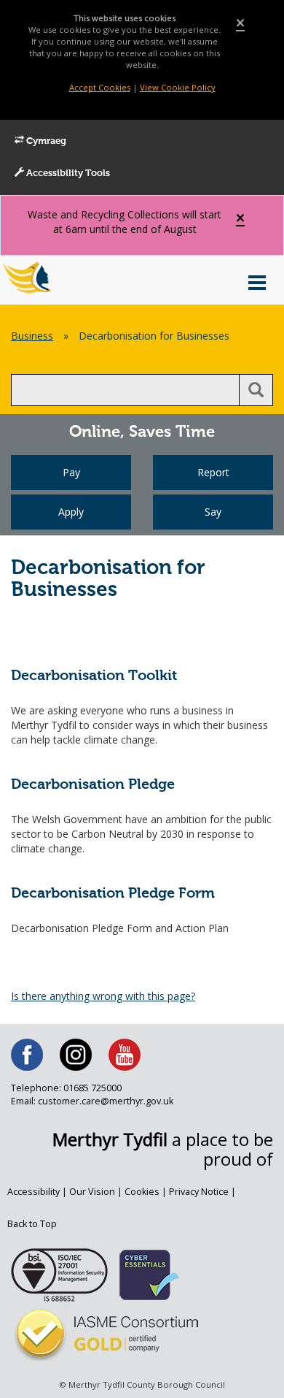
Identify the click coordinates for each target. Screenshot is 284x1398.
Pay (71, 472)
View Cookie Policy (178, 87)
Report (213, 472)
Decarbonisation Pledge (93, 785)
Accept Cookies (99, 87)
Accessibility (33, 1191)
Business (32, 336)
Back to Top (32, 1224)
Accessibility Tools (67, 173)
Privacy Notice (199, 1191)
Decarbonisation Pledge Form (113, 894)
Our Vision (92, 1191)
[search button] (256, 390)
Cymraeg (45, 141)
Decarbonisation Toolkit (94, 676)
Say (213, 512)
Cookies (142, 1191)
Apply (71, 512)
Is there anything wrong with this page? (103, 996)
